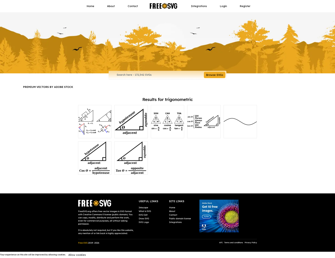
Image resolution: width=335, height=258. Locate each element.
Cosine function (88, 171)
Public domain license (180, 218)
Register (245, 6)
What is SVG (145, 211)
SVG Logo (144, 222)
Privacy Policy (251, 242)
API (221, 242)
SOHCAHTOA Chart (164, 134)
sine (228, 134)
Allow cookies (77, 254)
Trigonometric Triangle (128, 134)
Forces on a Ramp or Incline (94, 133)
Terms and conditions (233, 242)
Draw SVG (144, 218)
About (111, 6)
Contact (133, 6)
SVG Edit (143, 215)
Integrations (199, 6)
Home (90, 6)
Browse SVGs (214, 74)
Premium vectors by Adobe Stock (48, 87)
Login (223, 6)
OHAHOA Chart (198, 134)
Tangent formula (125, 171)
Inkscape (143, 207)
